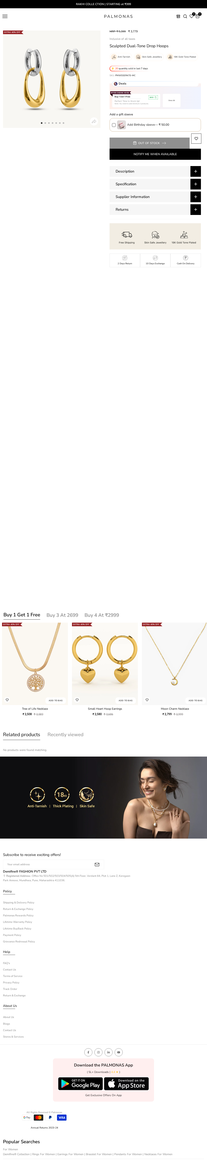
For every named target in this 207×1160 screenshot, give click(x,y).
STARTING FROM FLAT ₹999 (105, 4)
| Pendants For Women (128, 1154)
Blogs (6, 1024)
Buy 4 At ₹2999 (101, 615)
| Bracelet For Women (98, 1154)
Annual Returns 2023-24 (44, 1127)
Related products (21, 734)
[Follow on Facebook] (88, 1052)
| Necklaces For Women (157, 1154)
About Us (8, 1017)
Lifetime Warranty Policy (17, 922)
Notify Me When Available (155, 154)
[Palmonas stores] (178, 16)
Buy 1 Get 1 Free (21, 615)
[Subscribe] (97, 864)
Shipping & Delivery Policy (18, 902)
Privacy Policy (11, 982)
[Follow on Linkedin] (109, 1052)
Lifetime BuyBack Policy (17, 929)
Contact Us (9, 970)
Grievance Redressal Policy (19, 941)
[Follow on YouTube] (119, 1052)
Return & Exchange (14, 995)
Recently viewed (65, 734)
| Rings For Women (43, 1154)
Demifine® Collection (17, 1154)
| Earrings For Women (70, 1154)
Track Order (10, 989)
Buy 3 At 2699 (62, 615)
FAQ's (6, 963)
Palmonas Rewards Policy (18, 915)
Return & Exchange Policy (18, 909)
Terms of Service (12, 976)
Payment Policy (12, 935)
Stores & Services (13, 1037)
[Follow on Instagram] (98, 1052)
